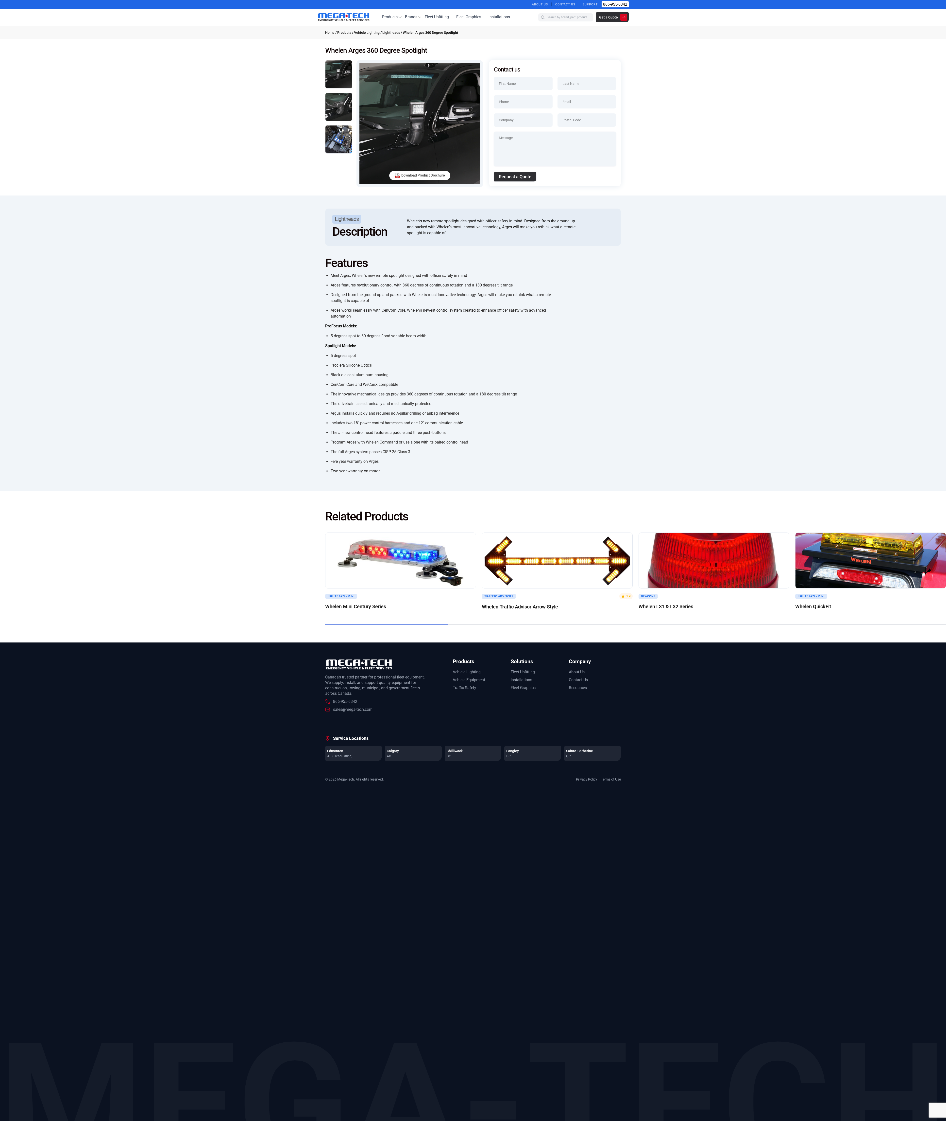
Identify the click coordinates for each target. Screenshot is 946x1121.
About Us (577, 672)
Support (590, 4)
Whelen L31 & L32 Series (666, 606)
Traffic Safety (464, 687)
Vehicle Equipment (469, 679)
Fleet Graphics (468, 17)
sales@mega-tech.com (352, 709)
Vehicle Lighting (367, 33)
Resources (578, 687)
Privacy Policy (586, 779)
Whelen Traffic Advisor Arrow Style (520, 607)
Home (330, 33)
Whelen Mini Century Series (355, 606)
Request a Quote (515, 176)
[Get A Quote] (400, 560)
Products (390, 17)
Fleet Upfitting (437, 17)
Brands (411, 17)
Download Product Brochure (423, 175)
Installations (499, 17)
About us (540, 4)
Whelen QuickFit (813, 606)
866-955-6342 (615, 4)
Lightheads (391, 33)
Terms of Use (611, 779)
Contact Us (565, 4)
